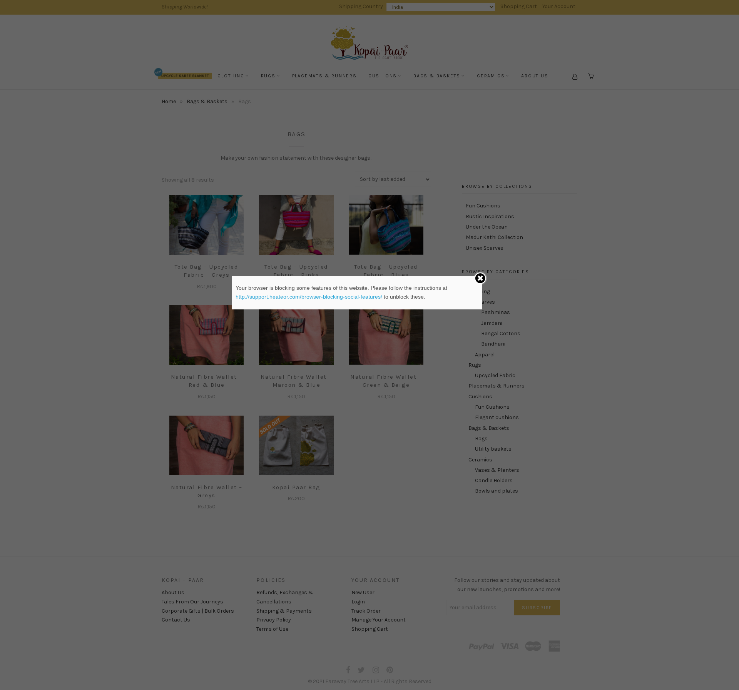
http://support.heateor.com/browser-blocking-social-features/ (309, 297)
